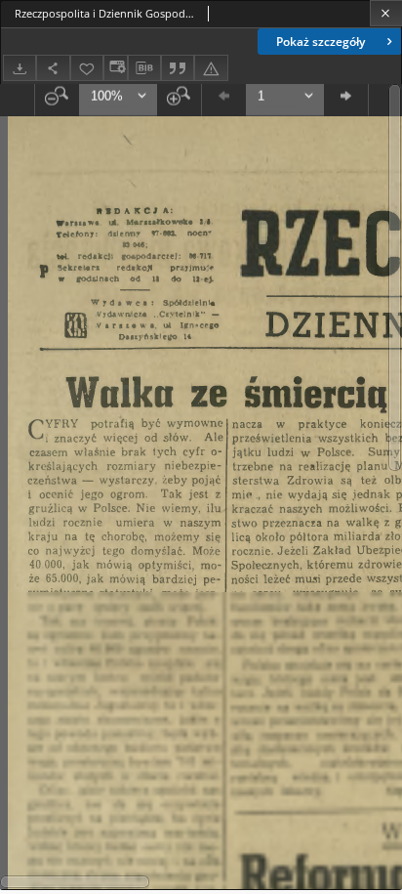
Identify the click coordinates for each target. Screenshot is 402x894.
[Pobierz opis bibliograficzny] (144, 68)
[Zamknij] (386, 13)
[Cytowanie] (177, 68)
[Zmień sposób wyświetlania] (115, 68)
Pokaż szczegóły (320, 41)
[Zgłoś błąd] (210, 68)
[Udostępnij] (52, 68)
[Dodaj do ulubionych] (86, 68)
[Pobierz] (19, 68)
